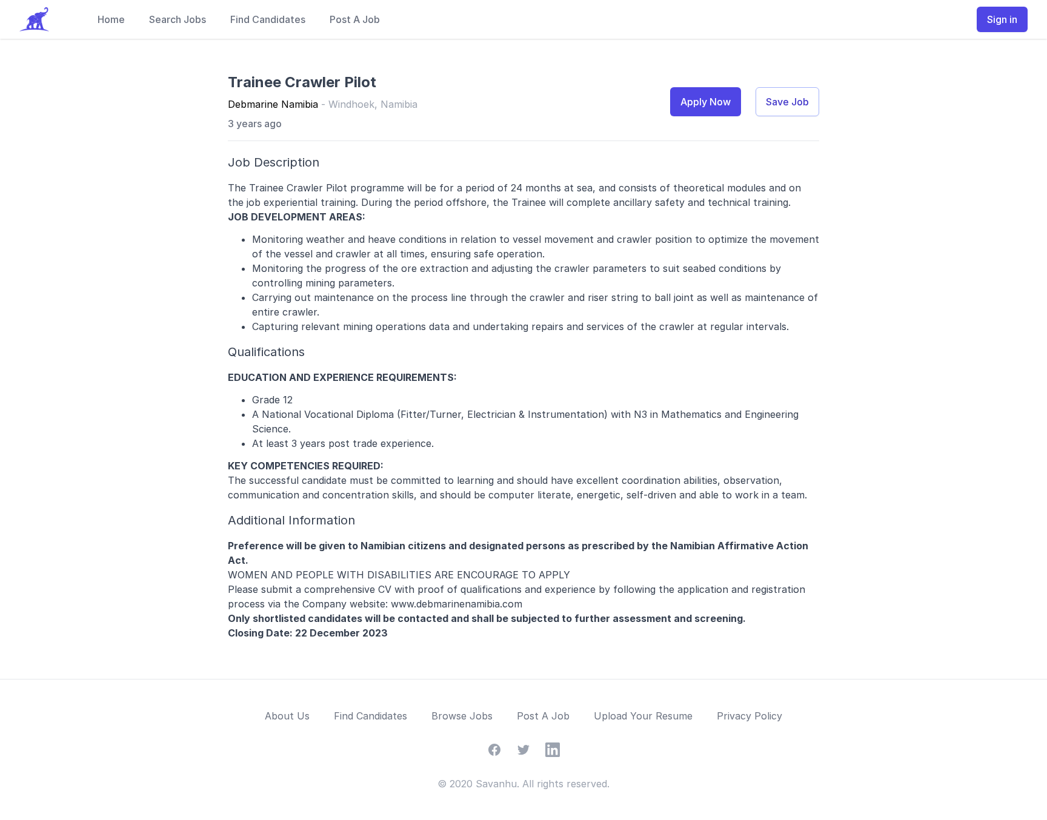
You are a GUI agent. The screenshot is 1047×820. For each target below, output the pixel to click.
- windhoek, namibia (369, 104)
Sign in (1002, 19)
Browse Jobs (462, 716)
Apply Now (705, 102)
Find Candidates (267, 19)
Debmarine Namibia (273, 104)
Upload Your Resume (643, 716)
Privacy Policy (749, 716)
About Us (287, 716)
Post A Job (355, 19)
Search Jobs (177, 19)
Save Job (787, 102)
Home (111, 19)
